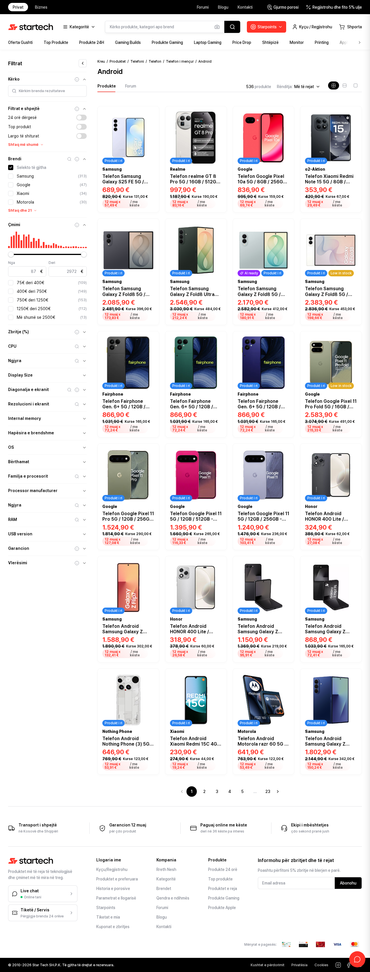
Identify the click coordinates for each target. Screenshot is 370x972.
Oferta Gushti (20, 42)
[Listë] (344, 85)
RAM (12, 519)
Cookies (321, 965)
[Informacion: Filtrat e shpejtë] (77, 109)
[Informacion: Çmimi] (77, 225)
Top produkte (220, 879)
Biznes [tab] (41, 7)
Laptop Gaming (207, 42)
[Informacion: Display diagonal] (77, 390)
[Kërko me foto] (217, 26)
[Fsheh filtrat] (83, 63)
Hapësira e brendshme (31, 433)
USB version (20, 534)
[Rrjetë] (333, 85)
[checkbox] (10, 167)
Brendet (163, 888)
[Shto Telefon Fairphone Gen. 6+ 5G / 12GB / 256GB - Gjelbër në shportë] (219, 428)
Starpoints (105, 907)
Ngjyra (14, 360)
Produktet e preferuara (117, 879)
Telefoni (137, 61)
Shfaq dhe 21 (20, 210)
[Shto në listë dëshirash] (151, 113)
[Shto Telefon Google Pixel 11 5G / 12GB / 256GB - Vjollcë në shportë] (286, 541)
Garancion (18, 548)
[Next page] (277, 791)
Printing (322, 42)
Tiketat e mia (108, 917)
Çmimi (14, 224)
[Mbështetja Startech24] (357, 959)
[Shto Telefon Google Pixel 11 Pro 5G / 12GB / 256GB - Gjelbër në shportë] (151, 541)
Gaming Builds (128, 42)
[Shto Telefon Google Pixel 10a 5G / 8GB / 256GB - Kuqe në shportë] (286, 203)
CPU (12, 346)
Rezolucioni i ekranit (28, 404)
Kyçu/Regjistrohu (111, 869)
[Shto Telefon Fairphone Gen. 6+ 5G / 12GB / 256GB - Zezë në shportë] (151, 428)
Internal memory (24, 418)
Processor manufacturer (33, 490)
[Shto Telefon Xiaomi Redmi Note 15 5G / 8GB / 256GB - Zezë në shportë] (354, 203)
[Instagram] (338, 965)
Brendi (14, 159)
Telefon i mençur (180, 61)
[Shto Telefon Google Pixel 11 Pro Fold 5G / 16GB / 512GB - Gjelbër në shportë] (354, 428)
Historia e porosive (113, 888)
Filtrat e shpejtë (24, 108)
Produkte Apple (222, 907)
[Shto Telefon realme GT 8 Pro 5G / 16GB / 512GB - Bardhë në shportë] (219, 203)
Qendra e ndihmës (172, 898)
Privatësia (299, 965)
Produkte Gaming (167, 42)
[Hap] (84, 332)
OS (11, 447)
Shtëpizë (270, 42)
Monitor (297, 42)
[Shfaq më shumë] (359, 42)
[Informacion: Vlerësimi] (77, 563)
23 (267, 791)
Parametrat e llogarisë (116, 898)
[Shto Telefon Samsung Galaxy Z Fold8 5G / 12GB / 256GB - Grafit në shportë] (151, 316)
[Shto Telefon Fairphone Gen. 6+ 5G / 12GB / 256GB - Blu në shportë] (286, 428)
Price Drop (241, 42)
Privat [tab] (18, 7)
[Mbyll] (84, 79)
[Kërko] (232, 27)
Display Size (20, 375)
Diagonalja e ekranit (28, 389)
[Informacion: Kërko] (77, 79)
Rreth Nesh (166, 869)
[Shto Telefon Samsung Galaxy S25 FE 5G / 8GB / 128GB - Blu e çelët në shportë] (151, 203)
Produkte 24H (91, 42)
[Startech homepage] (30, 26)
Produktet (118, 61)
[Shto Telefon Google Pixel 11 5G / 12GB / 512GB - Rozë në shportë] (219, 541)
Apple (345, 42)
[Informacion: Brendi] (77, 159)
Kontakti (245, 7)
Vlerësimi (17, 563)
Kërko (14, 79)
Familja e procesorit (28, 476)
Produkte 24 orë (222, 869)
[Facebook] (349, 965)
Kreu (101, 61)
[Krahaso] (151, 121)
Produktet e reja (222, 888)
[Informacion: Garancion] (77, 548)
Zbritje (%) (18, 331)
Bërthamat (18, 461)
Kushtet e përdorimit (267, 965)
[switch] (81, 117)
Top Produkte (56, 42)
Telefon (155, 61)
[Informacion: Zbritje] (77, 332)
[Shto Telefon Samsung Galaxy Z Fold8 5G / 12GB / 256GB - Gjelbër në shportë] (286, 316)
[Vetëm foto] (355, 85)
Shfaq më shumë (23, 144)
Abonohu (348, 883)
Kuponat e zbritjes (113, 926)
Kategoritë (166, 879)
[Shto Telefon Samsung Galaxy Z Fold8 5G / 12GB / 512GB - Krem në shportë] (354, 316)
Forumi (203, 7)
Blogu (223, 7)
